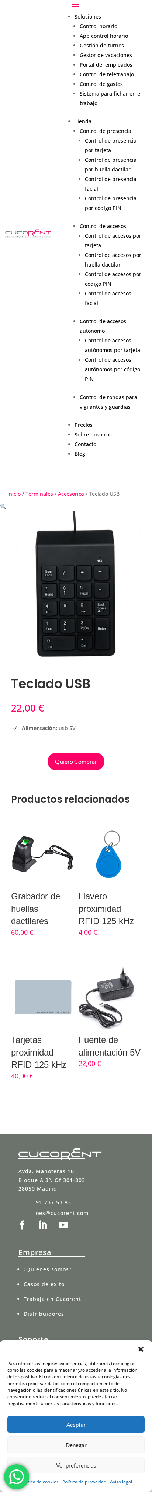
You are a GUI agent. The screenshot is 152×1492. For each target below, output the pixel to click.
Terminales (39, 493)
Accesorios (71, 493)
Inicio (14, 493)
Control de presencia (105, 130)
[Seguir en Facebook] (22, 1225)
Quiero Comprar (76, 761)
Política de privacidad (84, 1482)
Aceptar (76, 1424)
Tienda (83, 121)
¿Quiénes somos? (48, 1269)
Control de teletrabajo (107, 74)
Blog (80, 453)
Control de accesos (103, 226)
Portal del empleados (106, 64)
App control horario (104, 35)
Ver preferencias (76, 1465)
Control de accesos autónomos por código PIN (112, 369)
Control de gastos (101, 83)
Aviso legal (121, 1482)
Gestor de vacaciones (106, 54)
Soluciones (88, 16)
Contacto (85, 444)
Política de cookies (39, 1482)
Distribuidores (44, 1313)
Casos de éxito (44, 1284)
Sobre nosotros (93, 434)
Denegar (76, 1445)
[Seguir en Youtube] (63, 1225)
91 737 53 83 (53, 1202)
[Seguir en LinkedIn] (43, 1225)
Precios (84, 424)
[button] (141, 1349)
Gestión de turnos (102, 45)
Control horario (98, 26)
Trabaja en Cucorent (52, 1298)
